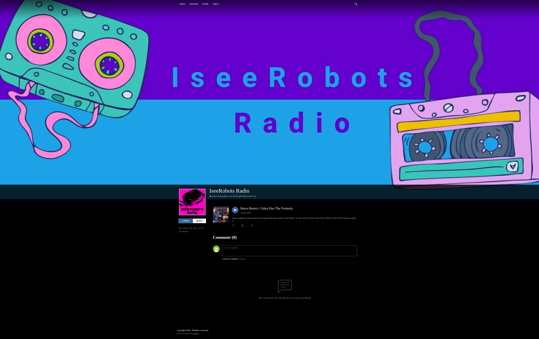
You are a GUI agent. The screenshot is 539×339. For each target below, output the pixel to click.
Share (186, 221)
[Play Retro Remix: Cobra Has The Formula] (235, 210)
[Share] (252, 225)
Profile (205, 4)
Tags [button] (215, 4)
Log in (242, 259)
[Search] (355, 4)
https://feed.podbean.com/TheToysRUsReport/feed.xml (234, 196)
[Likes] (233, 225)
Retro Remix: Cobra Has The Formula (266, 208)
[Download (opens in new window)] (242, 225)
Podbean (196, 333)
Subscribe (193, 4)
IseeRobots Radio (229, 191)
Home (182, 4)
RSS (201, 221)
